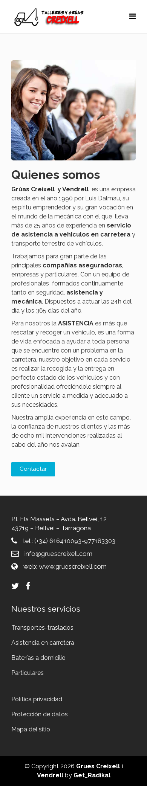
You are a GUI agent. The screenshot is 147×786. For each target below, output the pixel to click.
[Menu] (132, 16)
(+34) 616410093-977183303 (74, 541)
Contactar (33, 468)
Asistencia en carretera (42, 642)
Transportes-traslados (42, 627)
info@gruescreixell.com (58, 553)
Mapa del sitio (30, 729)
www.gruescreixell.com (73, 566)
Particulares (27, 672)
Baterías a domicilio (38, 657)
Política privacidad (36, 699)
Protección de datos (39, 714)
